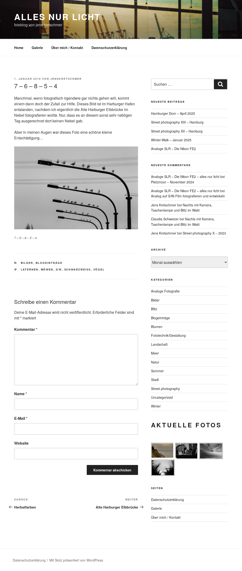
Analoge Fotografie (165, 291)
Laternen (30, 269)
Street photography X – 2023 (204, 233)
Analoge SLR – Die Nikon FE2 (173, 148)
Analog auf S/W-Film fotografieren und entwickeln (188, 196)
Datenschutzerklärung (109, 47)
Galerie (37, 47)
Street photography (165, 388)
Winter (156, 406)
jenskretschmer (66, 78)
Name (20, 393)
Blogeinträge (49, 263)
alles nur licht (57, 16)
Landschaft (159, 344)
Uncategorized (162, 397)
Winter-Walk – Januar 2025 (171, 139)
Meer (155, 353)
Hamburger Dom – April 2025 (173, 113)
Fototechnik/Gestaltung (168, 335)
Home (18, 47)
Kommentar (25, 329)
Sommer (157, 370)
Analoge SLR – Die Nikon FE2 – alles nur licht (185, 176)
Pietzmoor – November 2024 (172, 182)
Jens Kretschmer (163, 205)
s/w (59, 269)
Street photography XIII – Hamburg (177, 122)
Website (21, 443)
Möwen (47, 269)
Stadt (155, 379)
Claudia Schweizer (165, 219)
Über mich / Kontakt (67, 47)
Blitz (154, 308)
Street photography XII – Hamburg (177, 131)
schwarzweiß (77, 269)
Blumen (156, 326)
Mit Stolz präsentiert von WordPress (76, 560)
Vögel (99, 269)
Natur (155, 362)
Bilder (27, 263)
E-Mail (20, 418)
